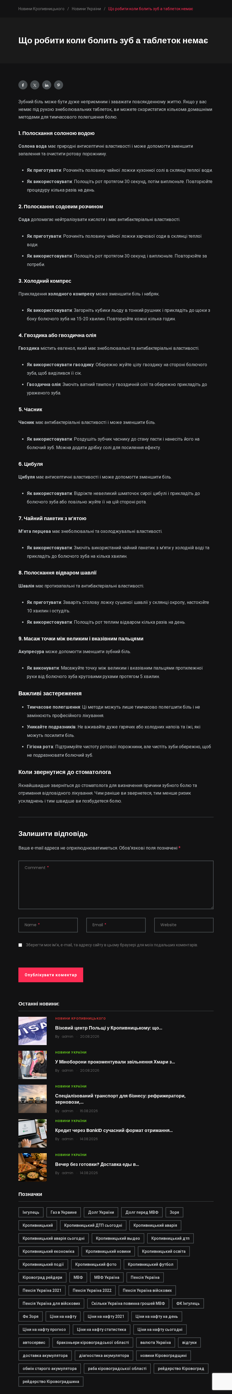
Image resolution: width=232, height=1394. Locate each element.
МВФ (78, 1277)
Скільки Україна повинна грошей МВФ (128, 1303)
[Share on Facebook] (22, 84)
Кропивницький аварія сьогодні (54, 1238)
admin (67, 1036)
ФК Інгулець (188, 1303)
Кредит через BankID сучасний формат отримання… (114, 1130)
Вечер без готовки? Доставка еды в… (97, 1164)
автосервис (34, 1342)
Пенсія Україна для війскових (51, 1303)
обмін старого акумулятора (50, 1368)
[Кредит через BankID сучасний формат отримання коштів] (32, 1133)
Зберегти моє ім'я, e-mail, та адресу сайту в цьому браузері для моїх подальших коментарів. (112, 945)
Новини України (71, 1052)
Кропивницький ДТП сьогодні (93, 1225)
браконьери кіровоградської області (93, 1342)
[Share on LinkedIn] (46, 84)
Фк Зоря (30, 1316)
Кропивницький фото (96, 1264)
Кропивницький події (43, 1264)
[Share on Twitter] (34, 84)
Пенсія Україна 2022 (92, 1290)
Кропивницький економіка (48, 1251)
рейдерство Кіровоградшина (51, 1381)
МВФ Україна (106, 1277)
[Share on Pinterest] (58, 84)
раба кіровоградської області (117, 1368)
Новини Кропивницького (80, 1018)
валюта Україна (155, 1342)
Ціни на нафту (63, 1316)
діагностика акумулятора (104, 1355)
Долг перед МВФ (141, 1212)
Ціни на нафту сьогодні (160, 1329)
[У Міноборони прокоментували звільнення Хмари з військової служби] (32, 1065)
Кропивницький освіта (164, 1251)
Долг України (101, 1212)
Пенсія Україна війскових (147, 1290)
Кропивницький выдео (118, 1238)
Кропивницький (38, 1225)
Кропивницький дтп (170, 1238)
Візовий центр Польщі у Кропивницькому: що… (108, 1028)
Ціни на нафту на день (157, 1316)
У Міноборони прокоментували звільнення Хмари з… (115, 1062)
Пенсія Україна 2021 (42, 1290)
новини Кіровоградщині (163, 1355)
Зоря (174, 1212)
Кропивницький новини (108, 1251)
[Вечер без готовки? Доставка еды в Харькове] (32, 1167)
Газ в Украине (64, 1212)
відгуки (189, 1342)
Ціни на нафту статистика (101, 1329)
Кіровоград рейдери (42, 1277)
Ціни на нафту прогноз (44, 1329)
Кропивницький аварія (155, 1225)
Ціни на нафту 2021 (106, 1316)
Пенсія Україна (145, 1277)
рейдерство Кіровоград (181, 1368)
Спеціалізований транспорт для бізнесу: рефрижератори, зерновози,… (120, 1099)
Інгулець (31, 1212)
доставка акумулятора (45, 1355)
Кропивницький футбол (150, 1264)
